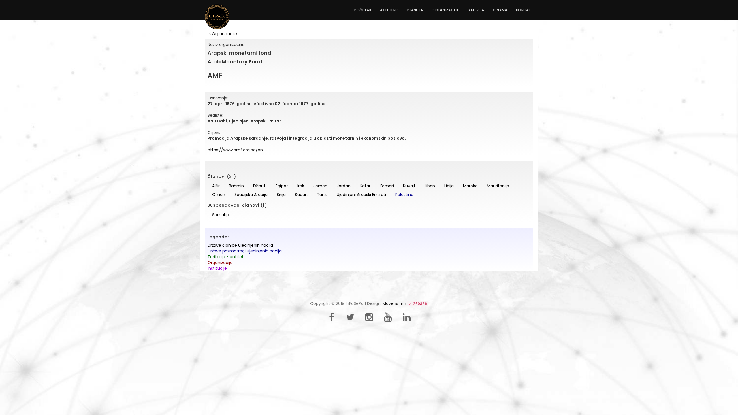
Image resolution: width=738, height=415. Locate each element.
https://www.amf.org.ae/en (235, 150)
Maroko (470, 186)
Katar (365, 186)
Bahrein (236, 186)
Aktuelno (389, 9)
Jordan (344, 186)
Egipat (282, 186)
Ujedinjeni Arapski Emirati (361, 194)
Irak (300, 186)
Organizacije (445, 9)
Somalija (220, 215)
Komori (387, 186)
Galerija (475, 9)
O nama (500, 9)
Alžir (216, 186)
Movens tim (394, 303)
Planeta (415, 9)
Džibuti (259, 186)
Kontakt (524, 9)
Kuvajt (409, 186)
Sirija (281, 194)
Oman (218, 194)
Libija (449, 186)
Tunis (322, 194)
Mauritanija (498, 186)
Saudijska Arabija (251, 194)
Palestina (404, 194)
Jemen (320, 186)
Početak (362, 9)
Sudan (301, 194)
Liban (430, 186)
